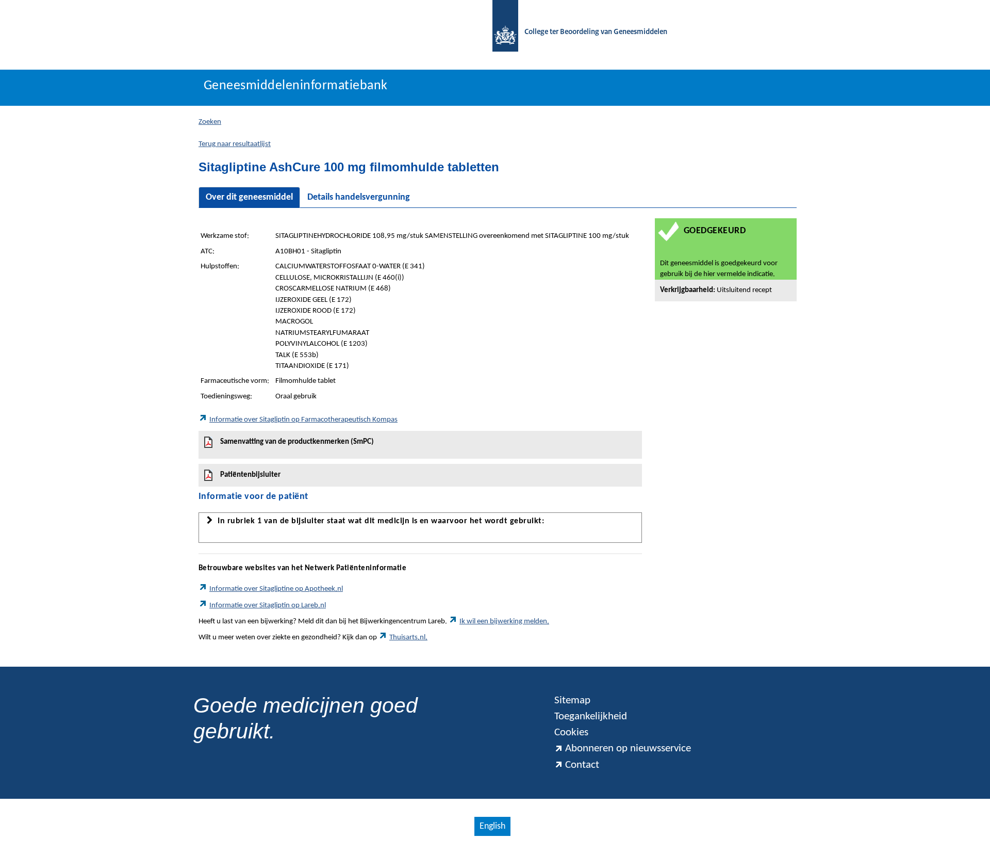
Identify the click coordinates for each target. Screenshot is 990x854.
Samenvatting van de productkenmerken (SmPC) (297, 442)
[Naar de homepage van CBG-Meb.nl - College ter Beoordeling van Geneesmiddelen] (500, 32)
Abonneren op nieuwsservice (628, 748)
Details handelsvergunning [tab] (358, 197)
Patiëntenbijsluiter (250, 475)
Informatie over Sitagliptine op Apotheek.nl (276, 589)
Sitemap (572, 700)
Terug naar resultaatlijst (235, 144)
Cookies (571, 732)
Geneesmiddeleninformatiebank (296, 86)
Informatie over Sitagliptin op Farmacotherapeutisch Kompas (303, 420)
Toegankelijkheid (590, 716)
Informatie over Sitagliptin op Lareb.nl (267, 605)
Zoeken (210, 122)
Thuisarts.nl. (408, 637)
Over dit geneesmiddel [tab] (249, 197)
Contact (582, 765)
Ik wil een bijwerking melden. (504, 621)
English (492, 826)
